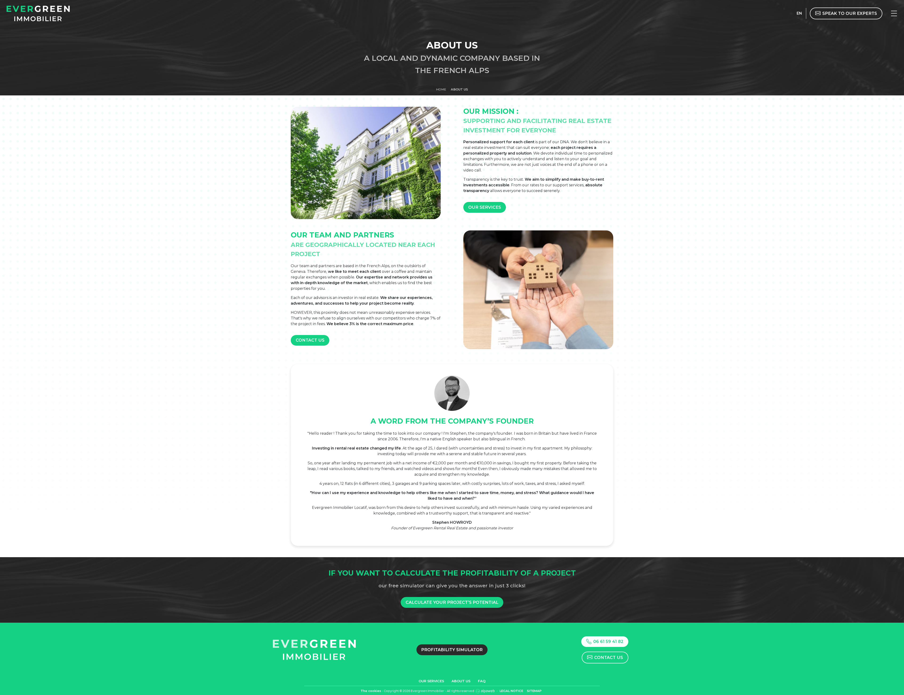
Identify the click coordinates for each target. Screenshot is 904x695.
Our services (484, 207)
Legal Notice (511, 691)
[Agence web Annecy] (485, 691)
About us (461, 681)
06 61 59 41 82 (608, 641)
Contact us (310, 340)
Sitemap (534, 691)
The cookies (371, 691)
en (799, 13)
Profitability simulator (452, 649)
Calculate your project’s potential (452, 602)
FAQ (481, 681)
